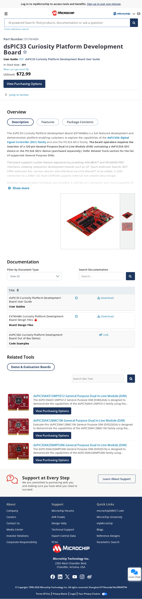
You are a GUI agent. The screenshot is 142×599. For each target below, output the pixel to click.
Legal (73, 593)
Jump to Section (19, 95)
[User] (123, 14)
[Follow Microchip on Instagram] (82, 578)
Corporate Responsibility (21, 542)
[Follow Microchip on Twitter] (67, 578)
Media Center (14, 529)
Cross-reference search (16, 29)
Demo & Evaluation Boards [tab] (31, 367)
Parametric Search (108, 542)
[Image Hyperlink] (63, 15)
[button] (24, 84)
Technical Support (63, 529)
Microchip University (109, 517)
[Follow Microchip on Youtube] (74, 577)
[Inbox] (138, 14)
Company (12, 510)
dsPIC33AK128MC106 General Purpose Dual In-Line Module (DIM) (79, 420)
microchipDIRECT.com (110, 510)
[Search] (134, 22)
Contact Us (13, 523)
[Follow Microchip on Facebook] (52, 578)
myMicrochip (105, 523)
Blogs (100, 529)
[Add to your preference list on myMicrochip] (25, 51)
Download (107, 298)
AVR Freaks (58, 517)
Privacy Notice (60, 593)
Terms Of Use (43, 593)
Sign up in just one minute (104, 4)
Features (47, 122)
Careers (11, 517)
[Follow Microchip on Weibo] (89, 577)
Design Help (59, 523)
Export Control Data (64, 536)
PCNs (55, 542)
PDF (21, 59)
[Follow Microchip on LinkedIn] (60, 578)
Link (105, 335)
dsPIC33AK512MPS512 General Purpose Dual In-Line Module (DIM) (80, 396)
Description (20, 122)
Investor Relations (17, 536)
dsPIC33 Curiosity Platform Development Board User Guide (62, 59)
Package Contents (80, 122)
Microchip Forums (63, 510)
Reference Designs (108, 536)
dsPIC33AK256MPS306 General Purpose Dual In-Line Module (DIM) (80, 445)
